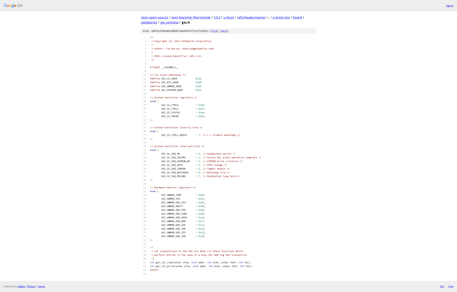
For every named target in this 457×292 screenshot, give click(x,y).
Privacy (31, 286)
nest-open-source (154, 17)
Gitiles (21, 286)
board (297, 17)
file (214, 30)
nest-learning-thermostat (191, 17)
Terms (41, 286)
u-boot (229, 17)
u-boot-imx (281, 17)
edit (224, 30)
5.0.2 (217, 17)
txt (442, 286)
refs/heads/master (251, 17)
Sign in (449, 5)
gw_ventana (169, 22)
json (450, 286)
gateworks (149, 22)
